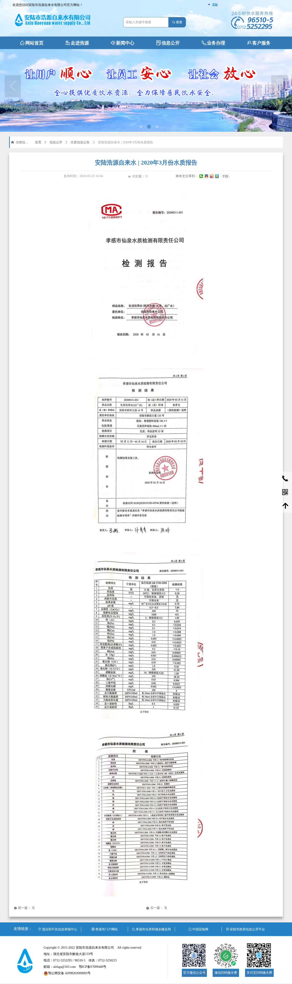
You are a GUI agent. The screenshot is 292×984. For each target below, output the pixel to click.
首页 (38, 142)
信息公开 (56, 142)
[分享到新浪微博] (212, 176)
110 (225, 176)
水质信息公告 (80, 142)
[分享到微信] (201, 176)
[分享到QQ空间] (217, 176)
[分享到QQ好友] (207, 176)
